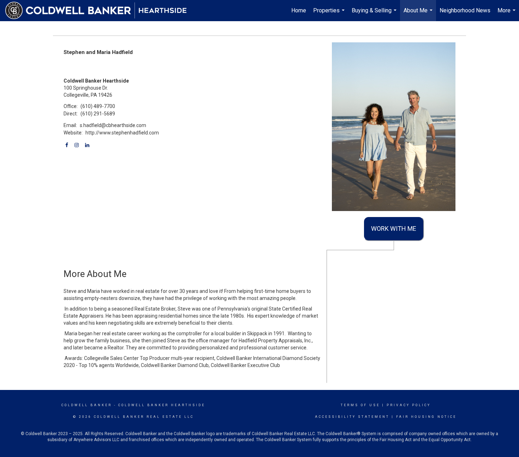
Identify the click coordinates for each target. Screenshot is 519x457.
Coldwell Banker (86, 405)
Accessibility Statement (352, 417)
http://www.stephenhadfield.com (122, 133)
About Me (419, 14)
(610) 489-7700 (97, 106)
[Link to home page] (99, 10)
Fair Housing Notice (426, 417)
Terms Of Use (360, 405)
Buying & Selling (375, 14)
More (507, 14)
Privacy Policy (409, 405)
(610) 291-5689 (97, 113)
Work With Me (393, 228)
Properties (329, 14)
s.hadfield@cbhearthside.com (113, 125)
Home (298, 10)
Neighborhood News (465, 10)
